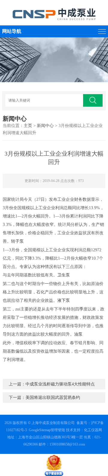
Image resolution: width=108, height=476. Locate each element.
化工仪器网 (93, 430)
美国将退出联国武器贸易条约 (53, 397)
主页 (28, 125)
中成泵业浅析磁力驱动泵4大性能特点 (60, 384)
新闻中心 (45, 125)
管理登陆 (58, 430)
